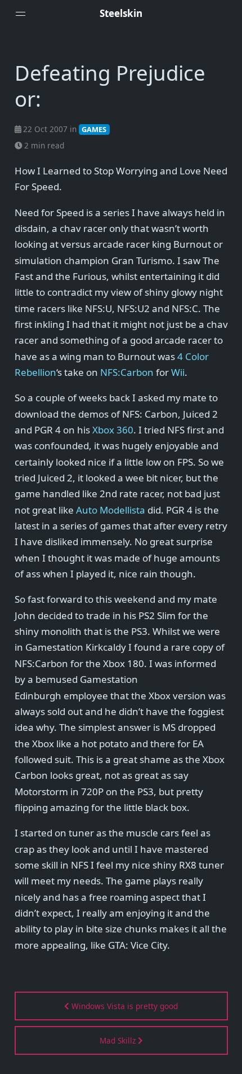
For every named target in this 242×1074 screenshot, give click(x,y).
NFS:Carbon (127, 372)
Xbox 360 (112, 429)
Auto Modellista (110, 509)
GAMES (94, 129)
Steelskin (121, 13)
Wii (178, 372)
